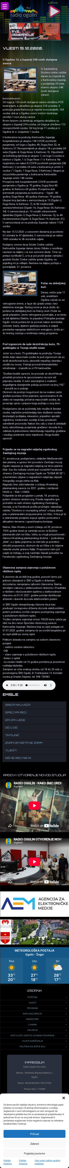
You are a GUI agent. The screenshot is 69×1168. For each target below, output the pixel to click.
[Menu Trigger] (5, 6)
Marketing (32, 1019)
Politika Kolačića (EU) (32, 1046)
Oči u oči (11, 728)
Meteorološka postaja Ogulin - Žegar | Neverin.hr (34, 965)
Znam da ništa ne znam (23, 743)
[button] (63, 1098)
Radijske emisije (32, 1013)
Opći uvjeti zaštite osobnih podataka (47, 1162)
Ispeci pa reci (16, 712)
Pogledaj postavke (34, 1153)
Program (32, 1008)
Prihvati (34, 1134)
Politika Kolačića (8, 1162)
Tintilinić (12, 735)
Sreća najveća (17, 705)
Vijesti (11, 750)
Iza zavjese (15, 720)
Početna (32, 997)
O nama (32, 1024)
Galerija (32, 1030)
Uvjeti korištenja (32, 1041)
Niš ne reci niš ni (18, 758)
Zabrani (34, 1143)
